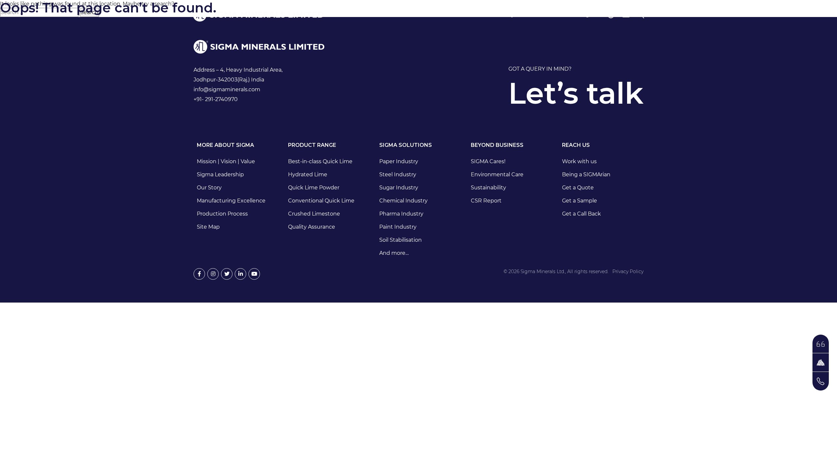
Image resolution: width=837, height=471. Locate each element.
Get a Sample (579, 201)
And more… (394, 253)
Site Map (208, 227)
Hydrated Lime (307, 174)
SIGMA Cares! (488, 161)
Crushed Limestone (314, 214)
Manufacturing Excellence (231, 201)
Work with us (579, 161)
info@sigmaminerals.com (227, 89)
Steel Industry (397, 174)
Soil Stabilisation (400, 240)
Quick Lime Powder (313, 187)
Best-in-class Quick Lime (320, 161)
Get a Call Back (581, 214)
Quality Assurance (311, 227)
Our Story (209, 187)
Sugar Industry (398, 187)
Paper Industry (398, 161)
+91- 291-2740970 (216, 99)
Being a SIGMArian (586, 174)
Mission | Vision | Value (226, 161)
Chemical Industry (403, 201)
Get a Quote (578, 187)
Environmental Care (497, 174)
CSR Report (486, 201)
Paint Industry (398, 227)
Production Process (222, 214)
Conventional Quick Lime (321, 201)
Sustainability (488, 187)
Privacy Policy (627, 271)
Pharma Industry (401, 214)
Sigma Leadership (220, 174)
